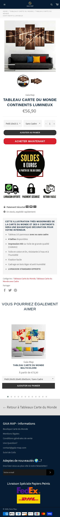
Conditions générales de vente (17, 438)
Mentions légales (11, 433)
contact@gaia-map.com (14, 447)
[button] (8, 396)
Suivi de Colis (9, 452)
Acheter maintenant (30, 141)
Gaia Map (13, 509)
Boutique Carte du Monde (15, 428)
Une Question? (10, 442)
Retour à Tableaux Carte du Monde (31, 407)
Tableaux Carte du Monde (24, 278)
